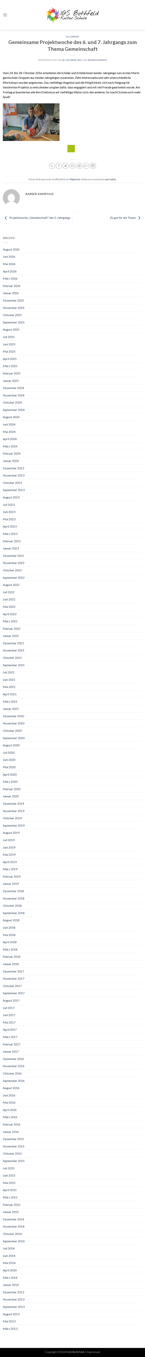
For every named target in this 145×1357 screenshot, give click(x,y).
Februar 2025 (11, 373)
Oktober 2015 (12, 1153)
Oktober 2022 (12, 570)
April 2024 (10, 439)
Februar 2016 (11, 1124)
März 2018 (10, 949)
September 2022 (14, 577)
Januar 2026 (11, 293)
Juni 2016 (9, 1095)
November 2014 (13, 1226)
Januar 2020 (11, 796)
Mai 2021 (9, 687)
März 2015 (10, 1197)
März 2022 (10, 621)
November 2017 (13, 978)
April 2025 (10, 359)
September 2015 (14, 1161)
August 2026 (11, 249)
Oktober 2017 (12, 986)
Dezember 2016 (13, 1059)
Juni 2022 (9, 599)
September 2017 (14, 993)
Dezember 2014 (13, 1219)
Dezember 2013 (13, 1292)
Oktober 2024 (12, 402)
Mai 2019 (9, 854)
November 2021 (13, 650)
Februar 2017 (11, 1044)
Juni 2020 (9, 759)
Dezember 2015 (13, 1139)
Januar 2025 (11, 380)
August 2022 (11, 584)
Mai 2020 (9, 767)
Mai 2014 (9, 1263)
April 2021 (10, 694)
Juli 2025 (9, 337)
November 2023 (13, 475)
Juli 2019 (9, 840)
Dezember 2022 (13, 555)
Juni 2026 (9, 256)
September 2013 (14, 1306)
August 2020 (11, 745)
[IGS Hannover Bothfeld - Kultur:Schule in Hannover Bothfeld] (72, 15)
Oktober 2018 (12, 905)
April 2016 (10, 1110)
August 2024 (11, 417)
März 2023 (10, 533)
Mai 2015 (9, 1182)
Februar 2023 (11, 541)
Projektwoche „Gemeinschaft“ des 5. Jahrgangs (39, 217)
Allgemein (72, 36)
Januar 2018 (11, 964)
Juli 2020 (9, 752)
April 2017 (10, 1029)
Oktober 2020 (12, 730)
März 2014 (10, 1277)
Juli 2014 (9, 1248)
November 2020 (13, 723)
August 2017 (11, 1000)
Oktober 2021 (12, 657)
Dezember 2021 (13, 643)
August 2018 (11, 920)
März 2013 (10, 1328)
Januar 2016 (11, 1131)
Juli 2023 (9, 504)
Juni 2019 (9, 847)
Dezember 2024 (13, 388)
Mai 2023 (9, 519)
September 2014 (14, 1241)
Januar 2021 (11, 708)
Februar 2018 (11, 956)
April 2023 (10, 526)
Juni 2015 (9, 1175)
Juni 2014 (9, 1255)
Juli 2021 (9, 672)
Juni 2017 (9, 1015)
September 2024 (14, 410)
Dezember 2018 (13, 891)
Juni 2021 (9, 679)
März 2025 (10, 366)
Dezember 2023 (13, 468)
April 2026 (10, 271)
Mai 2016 (9, 1102)
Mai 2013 (9, 1321)
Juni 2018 (9, 927)
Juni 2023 (9, 512)
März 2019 (10, 869)
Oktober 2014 (12, 1234)
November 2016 (13, 1066)
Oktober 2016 (12, 1073)
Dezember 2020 (13, 716)
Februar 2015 (11, 1204)
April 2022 (10, 614)
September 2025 (14, 322)
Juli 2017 (9, 1008)
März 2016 (10, 1117)
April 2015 (10, 1190)
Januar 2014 (11, 1285)
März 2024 (10, 446)
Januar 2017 (11, 1051)
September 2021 (14, 665)
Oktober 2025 (12, 315)
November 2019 (13, 811)
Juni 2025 (9, 344)
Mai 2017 (9, 1022)
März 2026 (10, 278)
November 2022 (13, 563)
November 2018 (13, 898)
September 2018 (14, 913)
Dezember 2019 (13, 803)
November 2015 (13, 1146)
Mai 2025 (9, 351)
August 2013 (11, 1314)
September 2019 (14, 825)
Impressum (93, 1352)
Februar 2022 (11, 628)
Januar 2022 (11, 635)
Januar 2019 (11, 883)
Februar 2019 (11, 876)
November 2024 (13, 395)
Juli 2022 (9, 592)
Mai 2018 (9, 935)
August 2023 (11, 497)
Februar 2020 (11, 789)
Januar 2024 (11, 461)
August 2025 (11, 329)
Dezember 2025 (13, 300)
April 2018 (10, 942)
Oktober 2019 (12, 818)
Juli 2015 (9, 1168)
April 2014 (10, 1270)
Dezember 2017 (13, 971)
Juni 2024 (9, 424)
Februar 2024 (11, 453)
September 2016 (14, 1080)
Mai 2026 (9, 264)
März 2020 (10, 781)
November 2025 (13, 307)
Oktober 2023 (12, 482)
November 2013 (13, 1299)
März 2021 (10, 701)
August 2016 (11, 1088)
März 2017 (10, 1037)
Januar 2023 (11, 548)
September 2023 (14, 490)
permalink (110, 179)
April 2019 (10, 862)
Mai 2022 (9, 606)
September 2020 (14, 738)
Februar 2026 (11, 286)
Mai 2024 (9, 431)
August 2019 (11, 832)
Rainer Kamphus (97, 60)
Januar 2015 (11, 1212)
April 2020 (10, 774)
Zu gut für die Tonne (123, 217)
